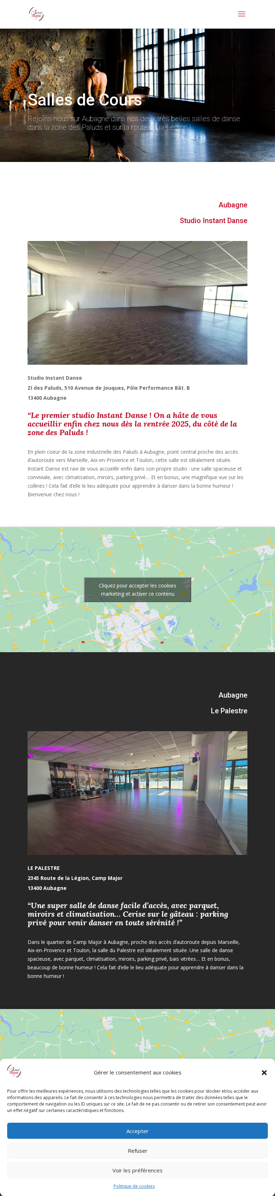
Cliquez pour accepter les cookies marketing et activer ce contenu (137, 589)
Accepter (137, 1131)
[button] (264, 1072)
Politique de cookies (134, 1186)
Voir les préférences (137, 1170)
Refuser (138, 1150)
